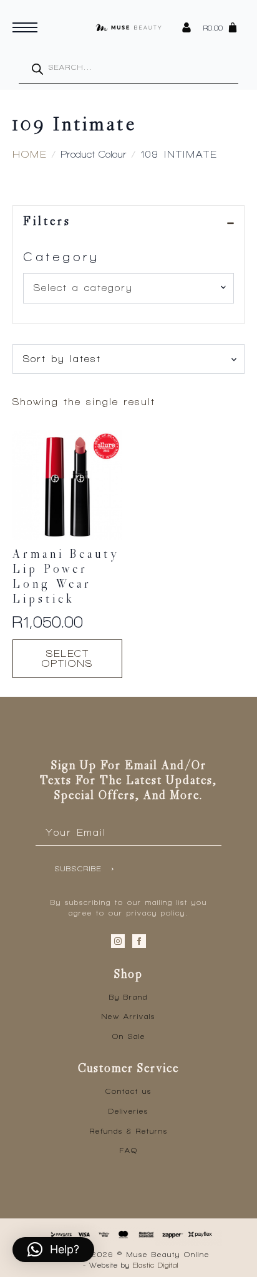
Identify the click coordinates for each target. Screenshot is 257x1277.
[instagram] (118, 941)
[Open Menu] (24, 27)
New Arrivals (128, 1016)
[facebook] (139, 941)
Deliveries (128, 1111)
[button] (53, 1249)
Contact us (128, 1091)
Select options (67, 658)
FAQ (129, 1150)
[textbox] (123, 288)
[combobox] (128, 288)
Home (29, 154)
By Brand (128, 997)
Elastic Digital (155, 1265)
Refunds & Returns (129, 1131)
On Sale (128, 1036)
